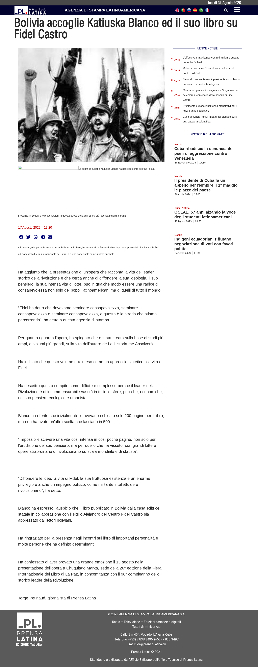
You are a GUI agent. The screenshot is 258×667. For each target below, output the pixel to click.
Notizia (178, 144)
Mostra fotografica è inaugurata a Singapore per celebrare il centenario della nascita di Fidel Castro (210, 95)
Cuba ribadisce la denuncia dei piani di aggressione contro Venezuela (204, 153)
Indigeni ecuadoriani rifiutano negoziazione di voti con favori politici (203, 244)
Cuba (178, 208)
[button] (226, 10)
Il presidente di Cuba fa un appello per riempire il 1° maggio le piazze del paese (205, 185)
